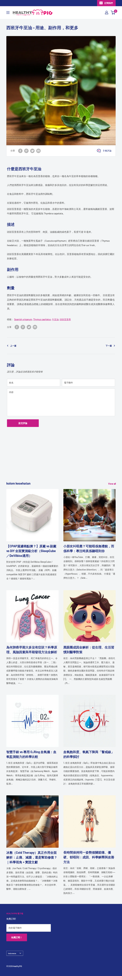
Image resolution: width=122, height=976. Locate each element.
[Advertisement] (61, 458)
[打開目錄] (8, 12)
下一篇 (109, 345)
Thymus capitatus (42, 319)
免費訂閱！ (16, 937)
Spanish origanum (23, 319)
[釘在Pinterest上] (26, 150)
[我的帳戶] (106, 12)
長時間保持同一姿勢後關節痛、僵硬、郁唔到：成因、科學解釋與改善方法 (88, 857)
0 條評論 (107, 150)
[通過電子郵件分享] (38, 150)
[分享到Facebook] (20, 150)
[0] (113, 12)
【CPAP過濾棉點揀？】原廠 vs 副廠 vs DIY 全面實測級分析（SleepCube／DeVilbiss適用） (31, 550)
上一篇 (13, 345)
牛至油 (55, 319)
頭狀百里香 (65, 319)
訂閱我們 (109, 3)
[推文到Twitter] (32, 150)
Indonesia (12, 953)
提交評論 (22, 423)
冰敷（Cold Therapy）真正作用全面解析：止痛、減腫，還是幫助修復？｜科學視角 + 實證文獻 (31, 857)
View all (112, 483)
